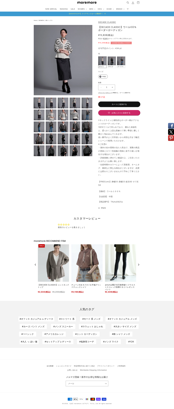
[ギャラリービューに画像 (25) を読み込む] (63, 150)
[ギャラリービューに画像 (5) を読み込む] (63, 103)
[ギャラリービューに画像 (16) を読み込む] (75, 127)
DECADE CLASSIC (107, 22)
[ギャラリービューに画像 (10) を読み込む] (63, 115)
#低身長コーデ (86, 341)
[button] (127, 2)
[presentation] (35, 264)
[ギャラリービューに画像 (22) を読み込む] (87, 138)
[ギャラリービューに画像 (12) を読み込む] (87, 115)
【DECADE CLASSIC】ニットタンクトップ (53, 286)
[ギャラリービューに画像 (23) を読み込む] (39, 150)
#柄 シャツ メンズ (121, 334)
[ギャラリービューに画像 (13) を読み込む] (39, 127)
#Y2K (131, 341)
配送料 (105, 39)
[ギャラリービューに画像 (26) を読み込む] (75, 150)
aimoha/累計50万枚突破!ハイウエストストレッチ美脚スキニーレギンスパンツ (120, 287)
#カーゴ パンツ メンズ (33, 326)
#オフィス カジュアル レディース (36, 319)
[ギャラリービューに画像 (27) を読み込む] (87, 150)
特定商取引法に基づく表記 (84, 366)
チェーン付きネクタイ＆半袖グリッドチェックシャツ (86, 286)
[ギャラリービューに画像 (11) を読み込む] (75, 115)
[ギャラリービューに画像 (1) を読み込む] (39, 103)
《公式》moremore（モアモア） (79, 403)
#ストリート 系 (67, 319)
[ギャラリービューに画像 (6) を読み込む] (75, 103)
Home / (36, 20)
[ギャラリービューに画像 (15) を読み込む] (63, 127)
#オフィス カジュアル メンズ (122, 319)
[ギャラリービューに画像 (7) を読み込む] (87, 103)
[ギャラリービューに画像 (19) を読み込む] (51, 138)
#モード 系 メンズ (91, 319)
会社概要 (50, 366)
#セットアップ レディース (58, 341)
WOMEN (41, 20)
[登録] (105, 383)
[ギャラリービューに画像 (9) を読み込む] (51, 115)
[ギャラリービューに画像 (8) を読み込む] (39, 115)
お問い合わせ (72, 370)
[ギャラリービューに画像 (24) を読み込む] (51, 150)
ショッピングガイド (63, 366)
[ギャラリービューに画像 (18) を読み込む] (39, 138)
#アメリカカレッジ (54, 334)
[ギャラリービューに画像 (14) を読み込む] (51, 127)
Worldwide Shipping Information (93, 370)
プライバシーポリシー (105, 366)
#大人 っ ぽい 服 (29, 341)
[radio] (102, 62)
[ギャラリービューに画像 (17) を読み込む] (87, 127)
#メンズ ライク (110, 341)
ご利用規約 (121, 366)
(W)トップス (48, 20)
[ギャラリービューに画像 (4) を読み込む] (51, 103)
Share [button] (103, 208)
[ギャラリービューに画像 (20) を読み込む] (63, 138)
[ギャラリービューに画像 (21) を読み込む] (75, 138)
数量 (99, 83)
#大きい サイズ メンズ (125, 326)
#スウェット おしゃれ (92, 326)
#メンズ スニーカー (63, 326)
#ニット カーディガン (86, 334)
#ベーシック (27, 334)
